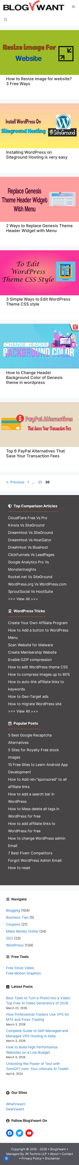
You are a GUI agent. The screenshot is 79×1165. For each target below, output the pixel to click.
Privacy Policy (31, 1158)
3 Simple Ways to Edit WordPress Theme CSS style (38, 302)
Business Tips (17, 917)
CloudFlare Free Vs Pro (27, 518)
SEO (9, 938)
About (54, 1154)
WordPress (15, 945)
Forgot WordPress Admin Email (34, 860)
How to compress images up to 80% (39, 674)
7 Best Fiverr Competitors (30, 853)
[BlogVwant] (34, 7)
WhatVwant (15, 1104)
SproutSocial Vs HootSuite (30, 591)
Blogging (13, 910)
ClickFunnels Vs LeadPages (31, 555)
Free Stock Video (20, 968)
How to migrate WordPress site (34, 704)
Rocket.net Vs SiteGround (30, 577)
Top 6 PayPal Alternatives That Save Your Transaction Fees (35, 453)
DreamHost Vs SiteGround (30, 532)
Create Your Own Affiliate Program (38, 623)
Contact (67, 1154)
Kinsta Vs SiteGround (26, 525)
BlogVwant (58, 1149)
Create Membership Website (32, 652)
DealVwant (15, 1109)
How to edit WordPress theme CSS (38, 667)
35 (40, 482)
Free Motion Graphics (23, 973)
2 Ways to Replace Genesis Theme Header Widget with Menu (39, 228)
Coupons (13, 924)
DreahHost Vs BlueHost (28, 547)
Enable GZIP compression (30, 659)
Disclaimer (52, 1158)
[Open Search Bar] (5, 20)
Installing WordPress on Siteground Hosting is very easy (36, 155)
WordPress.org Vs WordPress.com (37, 584)
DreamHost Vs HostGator (29, 540)
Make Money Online (22, 931)
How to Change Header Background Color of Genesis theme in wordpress (34, 377)
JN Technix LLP (36, 1154)
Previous (15, 482)
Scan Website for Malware (30, 645)
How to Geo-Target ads (28, 696)
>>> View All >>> (23, 599)
